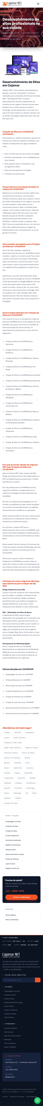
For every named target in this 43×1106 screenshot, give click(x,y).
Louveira (29, 768)
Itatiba (7, 773)
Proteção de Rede (12, 826)
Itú (26, 793)
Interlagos (30, 788)
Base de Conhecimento (12, 1036)
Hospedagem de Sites (13, 821)
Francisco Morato (11, 753)
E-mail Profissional (12, 836)
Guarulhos (21, 778)
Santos (6, 793)
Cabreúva (7, 798)
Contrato (5, 1097)
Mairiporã (28, 773)
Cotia (27, 763)
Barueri (7, 763)
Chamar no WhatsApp (21, 897)
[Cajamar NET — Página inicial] (12, 4)
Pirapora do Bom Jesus (13, 743)
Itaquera (18, 783)
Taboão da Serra (31, 748)
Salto (34, 793)
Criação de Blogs (10, 1014)
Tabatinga (17, 793)
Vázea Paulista (19, 738)
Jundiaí (27, 758)
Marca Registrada (31, 1097)
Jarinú (6, 738)
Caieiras (17, 763)
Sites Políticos (9, 1017)
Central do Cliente (10, 1028)
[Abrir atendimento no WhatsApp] (37, 1100)
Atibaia (18, 798)
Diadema (32, 778)
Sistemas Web (11, 850)
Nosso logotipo (11, 915)
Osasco (6, 768)
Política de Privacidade (17, 1097)
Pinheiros (18, 788)
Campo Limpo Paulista (12, 748)
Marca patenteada (12, 919)
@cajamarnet (10, 1077)
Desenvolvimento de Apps (15, 854)
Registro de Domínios (13, 845)
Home (4, 16)
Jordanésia (29, 732)
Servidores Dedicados (13, 840)
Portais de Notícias (12, 859)
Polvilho (17, 732)
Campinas (7, 783)
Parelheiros (30, 783)
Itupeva (17, 773)
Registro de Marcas (12, 868)
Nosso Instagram (10, 1047)
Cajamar (7, 732)
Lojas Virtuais (10, 864)
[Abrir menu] (38, 3)
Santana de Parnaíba (12, 758)
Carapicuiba (8, 778)
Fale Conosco (8, 1032)
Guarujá (7, 788)
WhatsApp (8, 1039)
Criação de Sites (11, 803)
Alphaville (18, 768)
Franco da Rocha (28, 753)
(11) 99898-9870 (14, 891)
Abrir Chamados (10, 1043)
